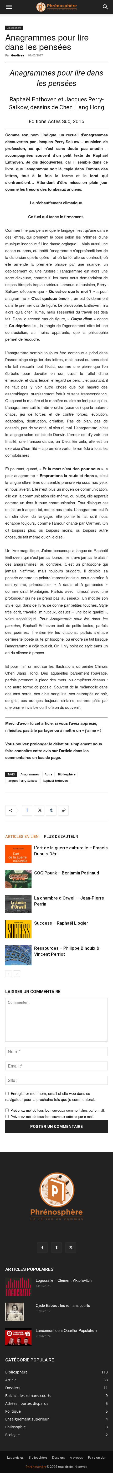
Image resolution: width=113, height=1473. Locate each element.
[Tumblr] (51, 810)
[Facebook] (27, 810)
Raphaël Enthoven (55, 780)
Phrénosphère (36, 1466)
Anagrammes (29, 774)
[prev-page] (8, 973)
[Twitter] (39, 810)
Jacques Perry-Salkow (22, 780)
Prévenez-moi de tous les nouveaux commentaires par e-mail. (58, 1110)
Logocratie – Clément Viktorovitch (64, 1280)
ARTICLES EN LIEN (22, 836)
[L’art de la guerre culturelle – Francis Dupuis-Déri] (18, 854)
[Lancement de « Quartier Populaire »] (18, 1337)
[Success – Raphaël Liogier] (18, 929)
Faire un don (97, 1457)
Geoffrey (17, 55)
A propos (76, 1457)
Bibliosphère (14, 28)
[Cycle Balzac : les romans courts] (14, 1312)
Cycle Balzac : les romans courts (63, 1305)
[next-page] (17, 973)
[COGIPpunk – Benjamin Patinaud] (18, 879)
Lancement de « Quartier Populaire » (66, 1330)
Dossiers (58, 1457)
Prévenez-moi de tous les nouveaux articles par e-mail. (52, 1116)
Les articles (15, 1457)
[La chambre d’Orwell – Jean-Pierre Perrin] (18, 904)
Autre (48, 774)
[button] (9, 7)
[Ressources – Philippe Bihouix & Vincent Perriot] (18, 955)
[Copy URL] (63, 810)
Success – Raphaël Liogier (61, 923)
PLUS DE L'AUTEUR (61, 836)
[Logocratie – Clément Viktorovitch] (18, 1287)
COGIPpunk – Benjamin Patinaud (66, 872)
